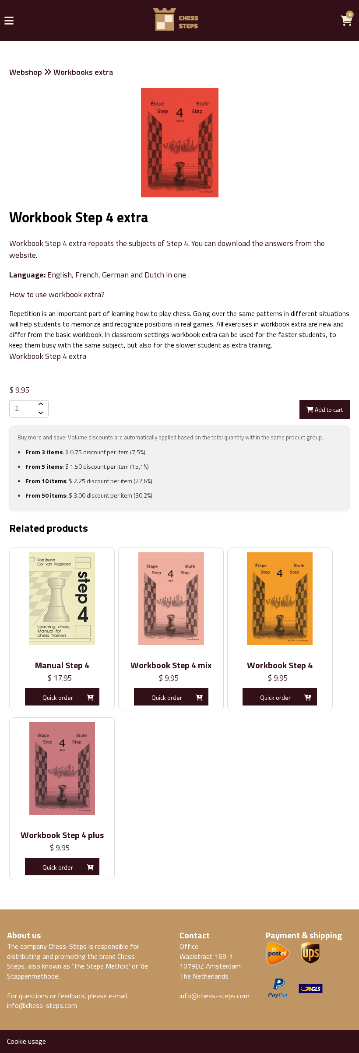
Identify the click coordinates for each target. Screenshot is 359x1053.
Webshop (25, 72)
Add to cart (328, 409)
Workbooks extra (83, 72)
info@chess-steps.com (42, 1005)
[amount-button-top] (39, 404)
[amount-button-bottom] (39, 413)
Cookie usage (26, 1041)
